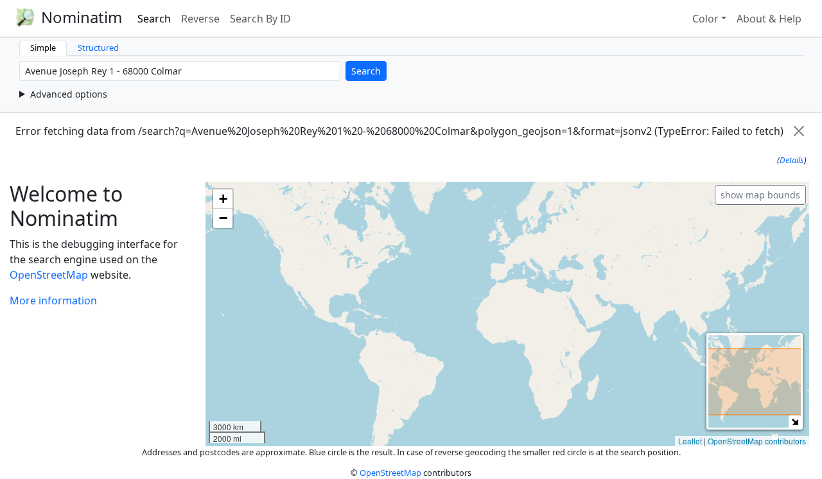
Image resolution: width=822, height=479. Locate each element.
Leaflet (690, 440)
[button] (222, 199)
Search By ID (260, 19)
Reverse (200, 19)
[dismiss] (799, 131)
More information (53, 300)
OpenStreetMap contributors (757, 440)
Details (792, 160)
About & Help (769, 19)
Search (154, 19)
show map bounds (760, 195)
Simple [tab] (43, 47)
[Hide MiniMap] (795, 421)
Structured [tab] (98, 47)
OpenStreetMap (49, 275)
